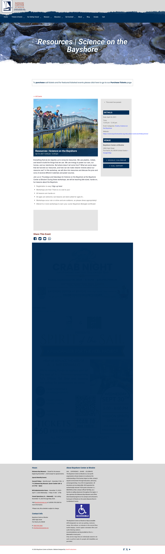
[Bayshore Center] (14, 12)
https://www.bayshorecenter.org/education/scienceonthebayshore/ (125, 134)
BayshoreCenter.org (41, 502)
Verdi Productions (71, 549)
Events (117, 126)
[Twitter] (40, 238)
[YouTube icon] (130, 549)
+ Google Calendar (116, 160)
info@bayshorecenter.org (41, 528)
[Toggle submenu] (17, 22)
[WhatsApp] (49, 238)
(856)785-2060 (38, 525)
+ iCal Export (116, 166)
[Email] (44, 238)
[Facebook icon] (124, 549)
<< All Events (37, 96)
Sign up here (57, 186)
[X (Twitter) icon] (127, 549)
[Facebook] (35, 238)
